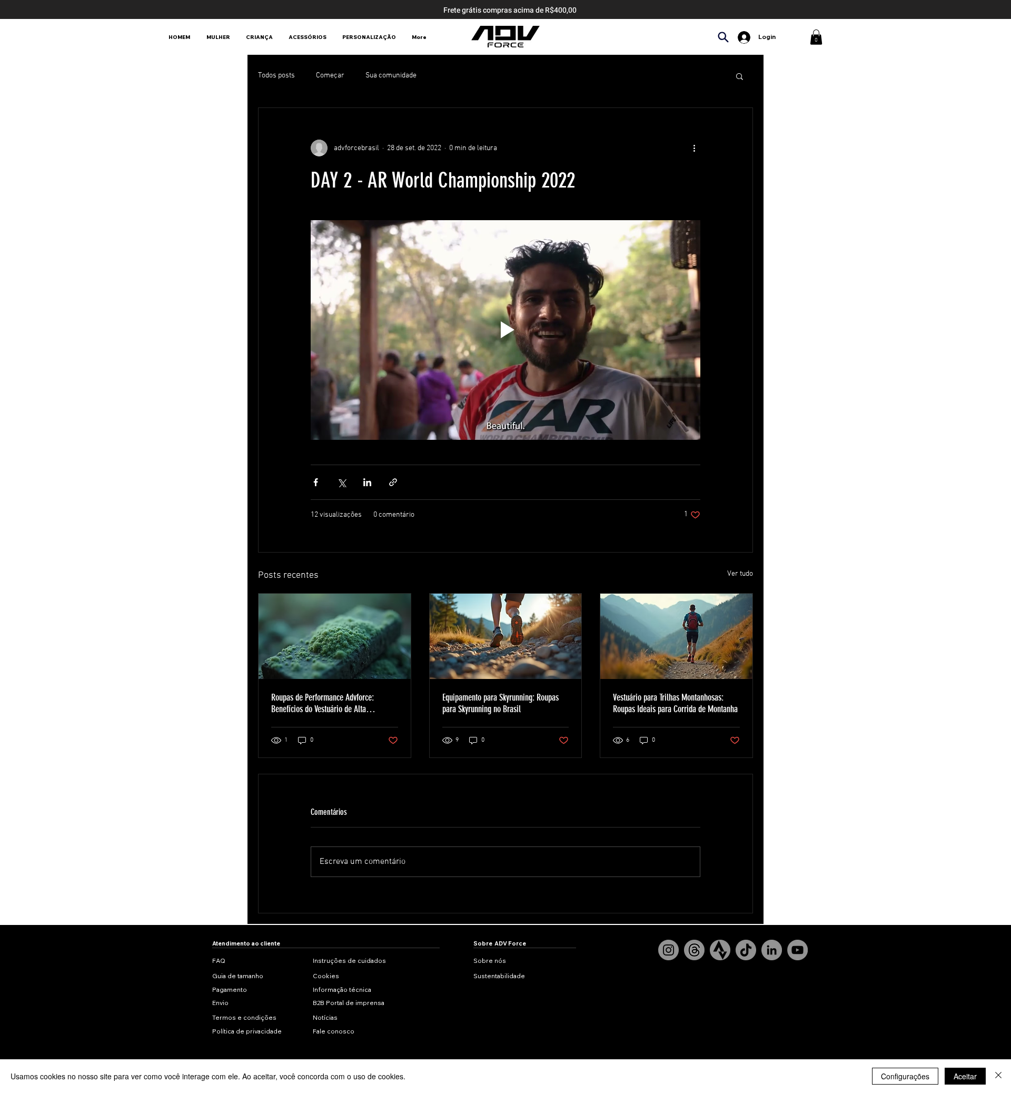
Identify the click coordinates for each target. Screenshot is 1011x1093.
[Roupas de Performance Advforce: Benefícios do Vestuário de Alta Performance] (335, 636)
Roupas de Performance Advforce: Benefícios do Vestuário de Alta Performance (322, 703)
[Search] (723, 37)
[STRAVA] (720, 950)
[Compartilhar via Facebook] (316, 482)
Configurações (905, 1076)
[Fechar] (998, 1076)
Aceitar (965, 1076)
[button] (816, 37)
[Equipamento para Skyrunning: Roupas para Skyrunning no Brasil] (506, 636)
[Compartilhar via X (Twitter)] (341, 482)
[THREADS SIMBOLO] (694, 950)
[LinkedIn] (771, 950)
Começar (330, 75)
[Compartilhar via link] (393, 482)
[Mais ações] (694, 148)
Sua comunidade (391, 75)
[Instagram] (668, 950)
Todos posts (276, 75)
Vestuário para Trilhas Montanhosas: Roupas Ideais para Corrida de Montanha (675, 703)
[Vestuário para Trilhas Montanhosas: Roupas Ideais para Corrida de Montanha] (676, 636)
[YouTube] (797, 950)
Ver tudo (740, 573)
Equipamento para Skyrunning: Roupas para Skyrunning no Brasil (500, 703)
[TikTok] (746, 950)
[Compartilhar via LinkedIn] (367, 482)
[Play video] (505, 329)
